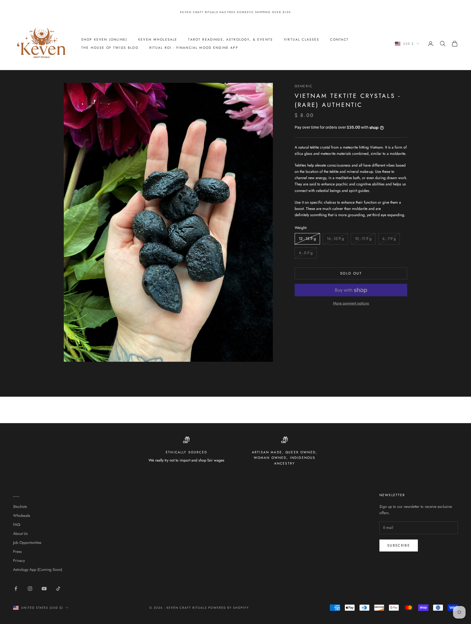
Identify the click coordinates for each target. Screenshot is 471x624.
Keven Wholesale (157, 39)
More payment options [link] (351, 303)
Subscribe (398, 545)
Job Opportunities (27, 542)
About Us (20, 533)
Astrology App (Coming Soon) (37, 569)
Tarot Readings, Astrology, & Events (230, 39)
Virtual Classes (301, 39)
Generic (303, 86)
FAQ (16, 524)
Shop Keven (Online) (104, 39)
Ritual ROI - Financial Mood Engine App (193, 47)
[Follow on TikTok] (58, 588)
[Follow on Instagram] (30, 588)
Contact (339, 39)
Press (17, 551)
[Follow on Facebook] (16, 588)
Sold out (351, 273)
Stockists (20, 506)
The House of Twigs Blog (109, 47)
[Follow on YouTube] (44, 588)
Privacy (19, 560)
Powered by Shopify (228, 607)
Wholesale (21, 515)
